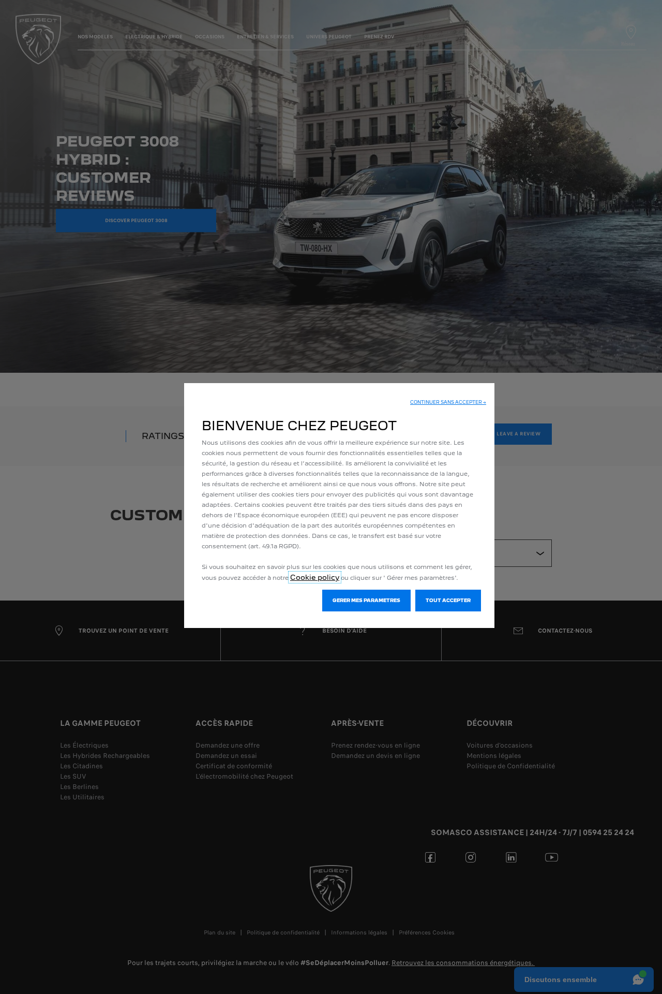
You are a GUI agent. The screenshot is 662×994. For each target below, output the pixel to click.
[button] (448, 402)
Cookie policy (314, 577)
